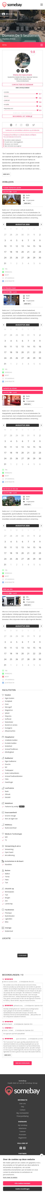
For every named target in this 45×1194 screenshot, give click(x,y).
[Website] (11, 125)
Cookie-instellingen (22, 1189)
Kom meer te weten (10, 1177)
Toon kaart (22, 955)
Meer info (6, 174)
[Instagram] (24, 1148)
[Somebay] (12, 4)
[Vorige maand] (3, 224)
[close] (41, 1155)
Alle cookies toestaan (22, 1183)
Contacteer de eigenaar (22, 84)
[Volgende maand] (41, 224)
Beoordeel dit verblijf (22, 116)
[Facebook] (21, 1148)
